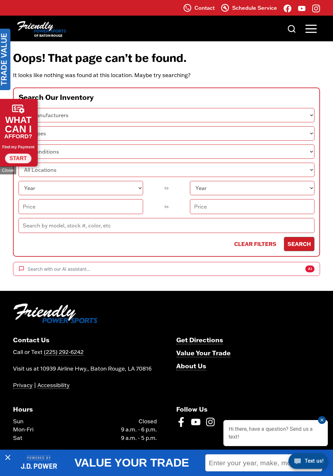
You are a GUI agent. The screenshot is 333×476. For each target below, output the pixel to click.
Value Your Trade (203, 352)
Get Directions (199, 339)
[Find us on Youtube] (302, 8)
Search (299, 243)
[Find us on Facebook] (287, 8)
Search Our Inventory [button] (56, 97)
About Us (191, 365)
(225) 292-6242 (64, 351)
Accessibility (53, 385)
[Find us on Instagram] (316, 8)
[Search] (292, 28)
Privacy (23, 385)
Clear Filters (255, 243)
